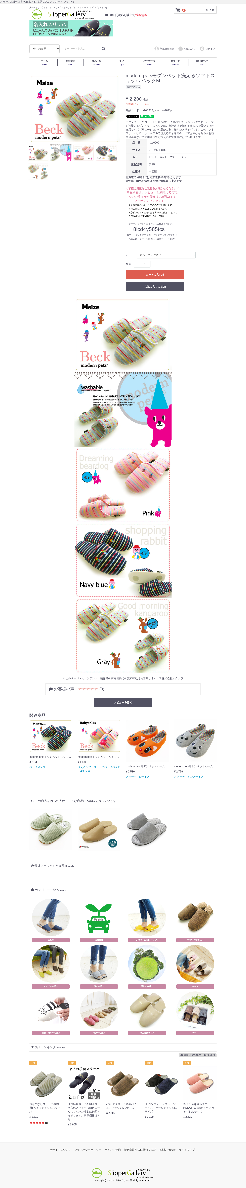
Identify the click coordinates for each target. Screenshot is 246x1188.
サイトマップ (187, 1149)
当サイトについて (60, 1149)
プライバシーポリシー (87, 1149)
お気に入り (190, 49)
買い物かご (202, 63)
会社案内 (70, 63)
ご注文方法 (149, 63)
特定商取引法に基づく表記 (140, 1149)
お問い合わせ (167, 1149)
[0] (178, 10)
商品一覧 (96, 63)
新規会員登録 (167, 49)
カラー (130, 255)
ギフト (122, 63)
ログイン (210, 49)
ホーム (44, 63)
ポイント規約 (113, 1149)
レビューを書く (123, 702)
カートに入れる (155, 274)
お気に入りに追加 (155, 286)
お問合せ (175, 63)
